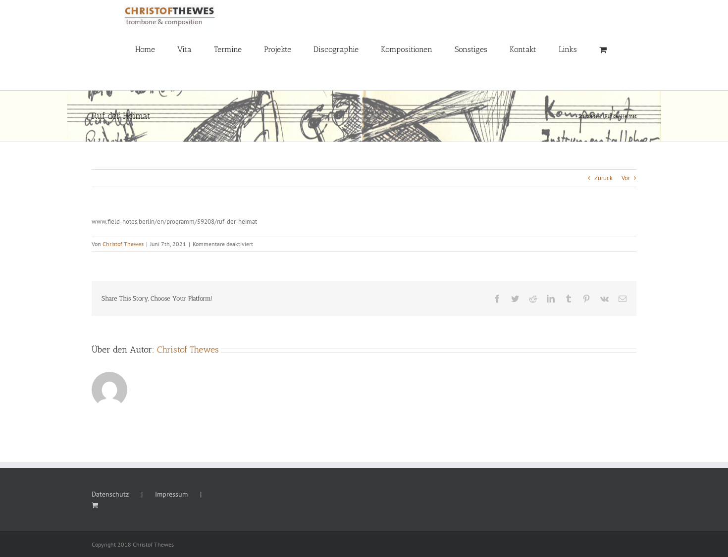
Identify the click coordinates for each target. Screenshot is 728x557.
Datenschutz (110, 494)
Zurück (603, 178)
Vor (626, 178)
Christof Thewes (123, 244)
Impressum (171, 494)
